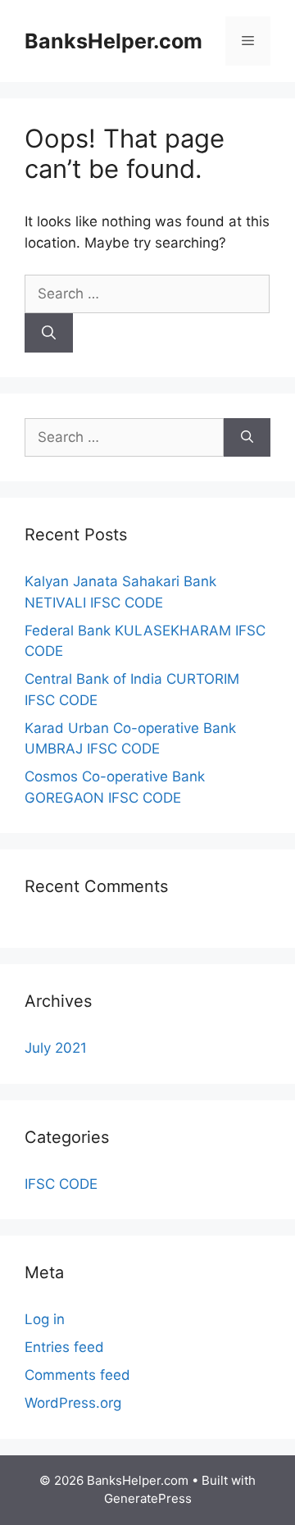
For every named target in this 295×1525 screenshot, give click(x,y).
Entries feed (64, 1347)
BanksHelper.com (113, 41)
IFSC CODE (61, 1184)
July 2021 (56, 1048)
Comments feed (77, 1375)
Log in (45, 1319)
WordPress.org (73, 1403)
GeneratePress (148, 1498)
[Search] (49, 333)
